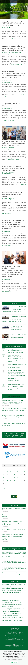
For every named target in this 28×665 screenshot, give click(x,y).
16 (3, 477)
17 (7, 477)
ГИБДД (3, 586)
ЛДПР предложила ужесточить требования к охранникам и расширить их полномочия (16, 350)
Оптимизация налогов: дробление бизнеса (11, 104)
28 (21, 480)
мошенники (5, 600)
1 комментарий (7, 199)
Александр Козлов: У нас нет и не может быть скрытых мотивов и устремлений (18, 336)
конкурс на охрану (12, 599)
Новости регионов (14, 81)
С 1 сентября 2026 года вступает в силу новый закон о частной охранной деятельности (13, 557)
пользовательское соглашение (13, 659)
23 (3, 480)
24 (7, 480)
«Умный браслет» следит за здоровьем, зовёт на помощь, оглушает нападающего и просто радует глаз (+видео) (13, 48)
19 (14, 477)
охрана (10, 606)
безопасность (7, 592)
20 (17, 477)
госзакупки (16, 597)
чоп (16, 620)
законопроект (5, 598)
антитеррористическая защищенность (13, 590)
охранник (5, 613)
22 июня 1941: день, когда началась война (13, 529)
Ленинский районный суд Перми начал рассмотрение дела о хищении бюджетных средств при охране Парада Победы (16, 358)
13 (17, 474)
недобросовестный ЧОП (10, 604)
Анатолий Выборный (17, 584)
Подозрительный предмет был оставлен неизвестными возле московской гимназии (14, 144)
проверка (10, 615)
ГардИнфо (14, 8)
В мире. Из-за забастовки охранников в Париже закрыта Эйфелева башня (14, 168)
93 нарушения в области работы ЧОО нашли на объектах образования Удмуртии (17, 366)
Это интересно (14, 505)
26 (14, 480)
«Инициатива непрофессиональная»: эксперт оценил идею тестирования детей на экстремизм (13, 423)
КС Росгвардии (8, 586)
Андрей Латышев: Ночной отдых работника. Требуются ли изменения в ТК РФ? (13, 24)
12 (14, 474)
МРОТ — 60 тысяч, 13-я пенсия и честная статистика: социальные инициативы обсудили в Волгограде (14, 568)
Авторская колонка (14, 27)
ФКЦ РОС (21, 588)
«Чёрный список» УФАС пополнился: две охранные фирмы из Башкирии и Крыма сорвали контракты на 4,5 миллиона (14, 562)
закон (21, 597)
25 (10, 480)
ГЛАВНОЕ (14, 303)
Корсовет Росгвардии (16, 586)
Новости (12, 107)
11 (10, 474)
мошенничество (14, 600)
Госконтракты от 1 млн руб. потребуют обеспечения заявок (12, 194)
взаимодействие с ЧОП (11, 595)
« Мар (3, 488)
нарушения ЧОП (7, 603)
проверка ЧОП (16, 615)
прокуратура (6, 617)
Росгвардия (12, 588)
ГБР (24, 584)
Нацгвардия (4, 588)
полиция (19, 613)
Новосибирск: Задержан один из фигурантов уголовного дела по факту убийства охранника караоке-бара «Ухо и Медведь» (13, 224)
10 (7, 474)
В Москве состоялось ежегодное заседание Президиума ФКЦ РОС (16, 327)
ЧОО (3, 590)
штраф (20, 620)
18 (10, 477)
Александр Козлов (6, 584)
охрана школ (15, 611)
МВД (23, 586)
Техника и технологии (15, 52)
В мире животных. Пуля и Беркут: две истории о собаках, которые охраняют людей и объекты (12, 523)
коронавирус (20, 598)
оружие (4, 607)
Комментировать (8, 54)
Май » (7, 488)
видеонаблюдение (7, 597)
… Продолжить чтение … (15, 38)
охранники (13, 613)
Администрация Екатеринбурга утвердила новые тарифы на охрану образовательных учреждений (14, 552)
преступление (5, 615)
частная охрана (7, 620)
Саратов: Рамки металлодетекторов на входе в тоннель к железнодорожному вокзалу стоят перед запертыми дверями (13, 75)
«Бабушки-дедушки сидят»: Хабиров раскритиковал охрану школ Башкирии (11, 573)
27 (17, 480)
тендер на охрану (18, 617)
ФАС (18, 588)
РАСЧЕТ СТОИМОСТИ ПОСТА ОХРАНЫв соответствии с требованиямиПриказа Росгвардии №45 (14, 435)
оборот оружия (19, 604)
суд (12, 617)
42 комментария (7, 29)
